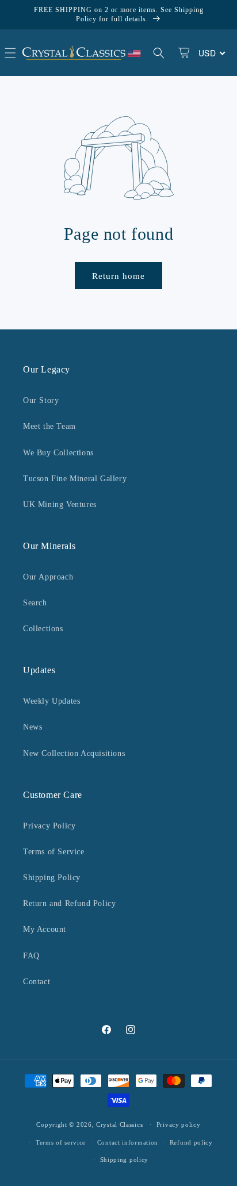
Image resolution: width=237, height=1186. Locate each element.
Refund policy (191, 1142)
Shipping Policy (52, 877)
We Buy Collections (58, 452)
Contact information (127, 1142)
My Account (44, 929)
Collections (43, 628)
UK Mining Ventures (60, 504)
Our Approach (48, 577)
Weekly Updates (51, 701)
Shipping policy (124, 1159)
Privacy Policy (49, 826)
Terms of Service (54, 851)
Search (35, 602)
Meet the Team (49, 426)
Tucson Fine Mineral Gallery (75, 478)
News (32, 727)
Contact (36, 981)
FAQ (31, 955)
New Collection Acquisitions (74, 753)
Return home (118, 276)
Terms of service (61, 1142)
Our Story (41, 400)
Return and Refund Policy (69, 903)
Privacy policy (178, 1124)
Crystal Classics (119, 1124)
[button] (158, 53)
